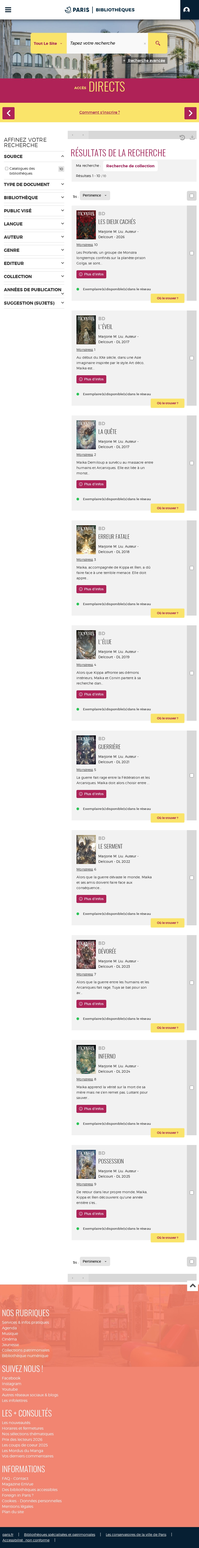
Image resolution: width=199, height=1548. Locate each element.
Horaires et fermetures (22, 1428)
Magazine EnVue (17, 1484)
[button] (189, 9)
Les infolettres (14, 1400)
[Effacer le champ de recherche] (145, 43)
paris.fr (7, 1534)
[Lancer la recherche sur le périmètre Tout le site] (157, 43)
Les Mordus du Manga (22, 1450)
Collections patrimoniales (26, 1350)
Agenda (9, 1328)
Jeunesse (10, 1344)
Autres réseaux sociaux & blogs (30, 1395)
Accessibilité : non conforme (26, 1540)
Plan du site (13, 1512)
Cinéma (9, 1339)
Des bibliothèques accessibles (30, 1489)
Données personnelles (41, 1501)
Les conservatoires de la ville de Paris (136, 1534)
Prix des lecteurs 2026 (22, 1439)
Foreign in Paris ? (17, 1495)
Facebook (11, 1378)
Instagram (11, 1383)
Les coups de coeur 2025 (25, 1445)
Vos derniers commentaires (27, 1456)
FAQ (6, 1478)
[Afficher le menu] (8, 10)
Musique (10, 1333)
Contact (20, 1478)
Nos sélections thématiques (28, 1434)
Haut (192, 1286)
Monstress (84, 245)
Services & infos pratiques (25, 1322)
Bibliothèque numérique (25, 1355)
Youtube (10, 1389)
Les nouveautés (16, 1422)
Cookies (9, 1501)
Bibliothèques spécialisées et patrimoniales (59, 1534)
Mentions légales (17, 1506)
